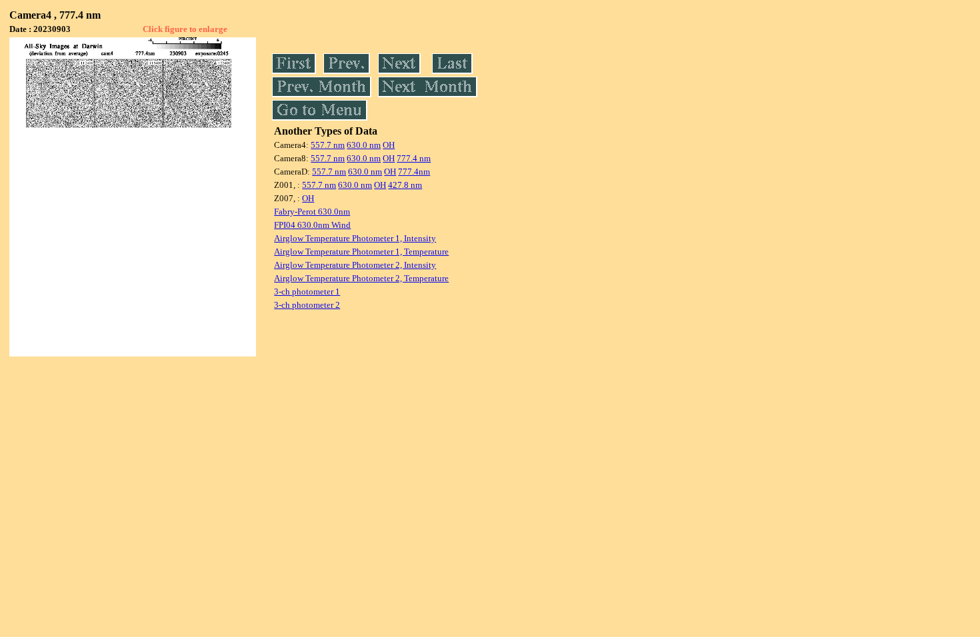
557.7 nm (328, 145)
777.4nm (414, 172)
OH (389, 145)
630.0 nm (364, 145)
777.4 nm (414, 158)
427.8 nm (405, 185)
